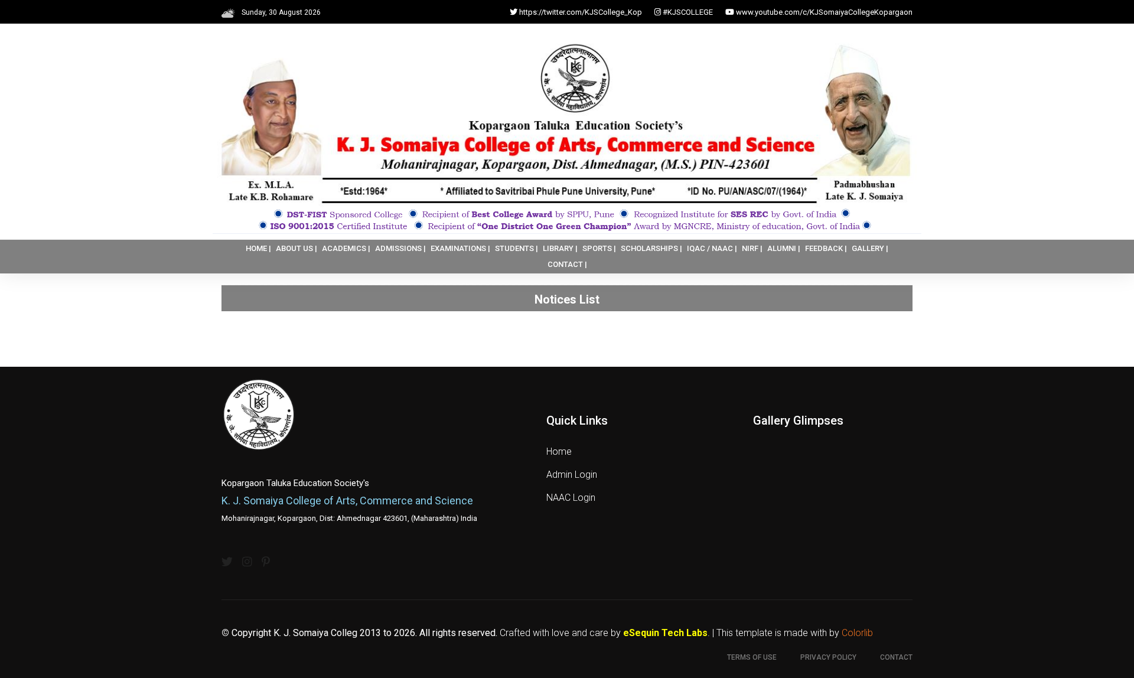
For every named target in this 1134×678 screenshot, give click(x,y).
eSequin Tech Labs (665, 632)
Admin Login (571, 474)
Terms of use (752, 657)
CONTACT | (567, 264)
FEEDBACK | (826, 248)
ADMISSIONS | (400, 248)
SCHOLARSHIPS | (651, 248)
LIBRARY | (560, 248)
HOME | (258, 248)
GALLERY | (870, 248)
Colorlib (857, 632)
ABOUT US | (296, 248)
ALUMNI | (783, 248)
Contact (896, 657)
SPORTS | (599, 248)
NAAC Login (570, 497)
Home (559, 451)
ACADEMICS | (346, 248)
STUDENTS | (516, 248)
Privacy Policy (828, 657)
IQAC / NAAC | (712, 248)
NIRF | (752, 248)
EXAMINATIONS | (460, 248)
